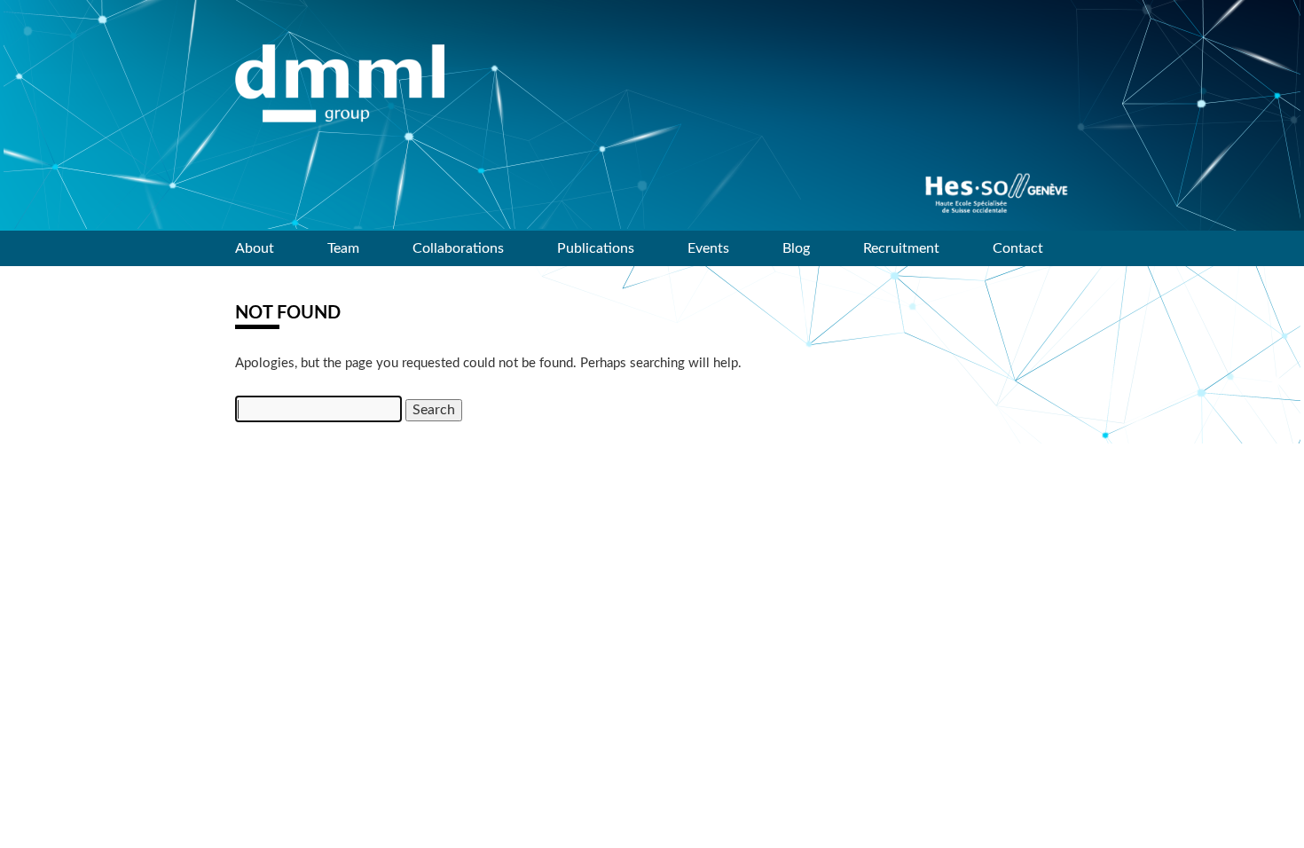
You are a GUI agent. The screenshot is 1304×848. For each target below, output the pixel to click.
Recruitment (901, 248)
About (254, 248)
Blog (796, 248)
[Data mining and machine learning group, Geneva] (339, 83)
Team (343, 248)
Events (708, 248)
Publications (595, 248)
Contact (1018, 248)
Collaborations (458, 248)
